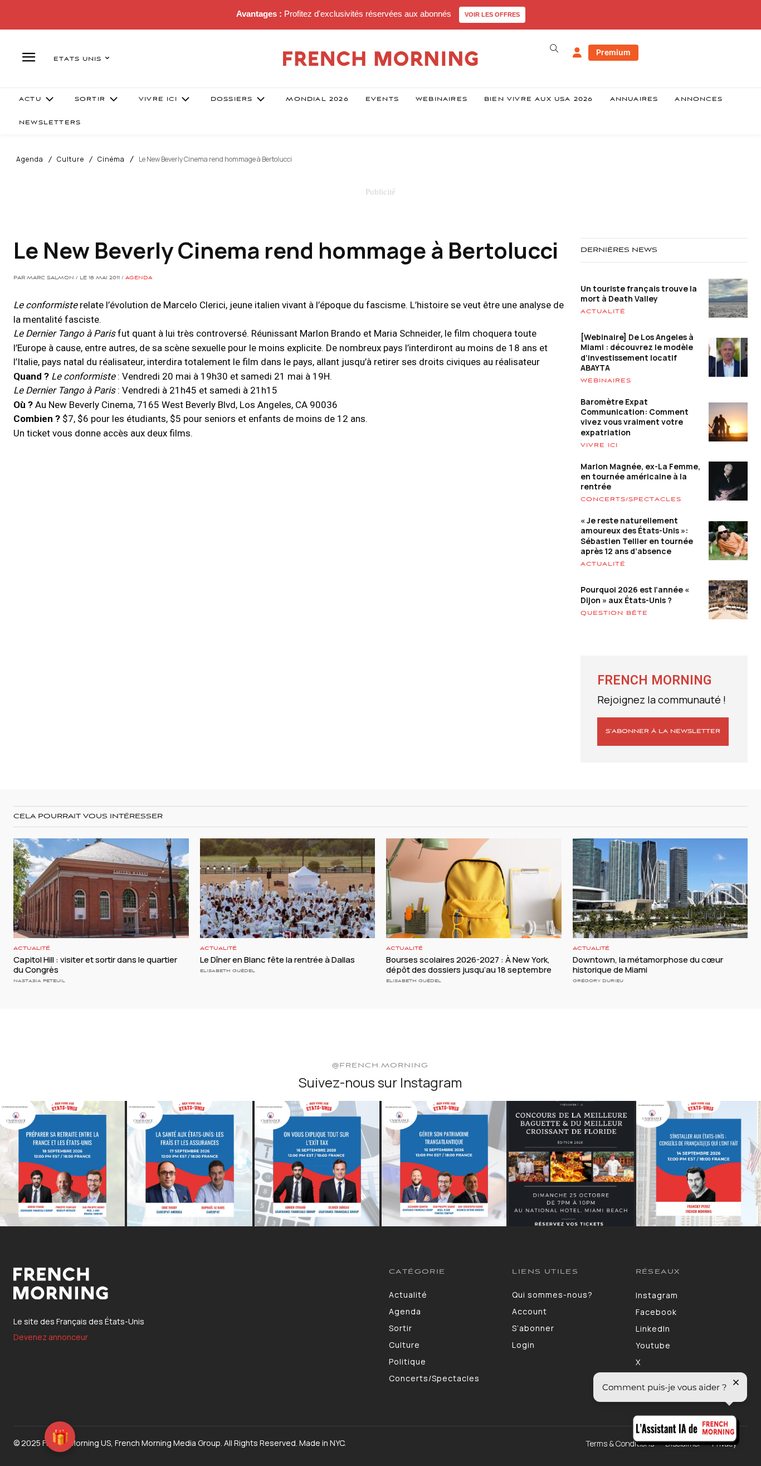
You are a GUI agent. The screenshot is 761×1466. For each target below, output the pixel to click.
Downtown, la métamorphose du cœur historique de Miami (648, 964)
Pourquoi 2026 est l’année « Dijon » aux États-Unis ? (634, 594)
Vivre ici (599, 445)
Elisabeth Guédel (227, 970)
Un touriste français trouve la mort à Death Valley (638, 293)
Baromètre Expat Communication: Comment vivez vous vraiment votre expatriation (634, 417)
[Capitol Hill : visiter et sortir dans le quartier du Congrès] (101, 888)
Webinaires (605, 380)
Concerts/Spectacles (630, 499)
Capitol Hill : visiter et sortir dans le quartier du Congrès (95, 964)
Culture (70, 159)
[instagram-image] (62, 1163)
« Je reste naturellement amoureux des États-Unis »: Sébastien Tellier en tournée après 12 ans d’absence (636, 535)
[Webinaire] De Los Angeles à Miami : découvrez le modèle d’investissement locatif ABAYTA (637, 352)
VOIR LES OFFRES (492, 14)
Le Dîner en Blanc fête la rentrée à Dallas (277, 959)
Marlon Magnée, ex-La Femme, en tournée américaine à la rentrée (640, 476)
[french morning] (380, 58)
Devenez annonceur (50, 1337)
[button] (554, 48)
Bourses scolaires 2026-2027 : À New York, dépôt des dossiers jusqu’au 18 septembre (469, 964)
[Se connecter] (577, 53)
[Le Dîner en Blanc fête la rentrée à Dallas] (287, 888)
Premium (613, 52)
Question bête (614, 613)
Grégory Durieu (598, 980)
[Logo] (192, 1284)
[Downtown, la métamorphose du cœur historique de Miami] (660, 888)
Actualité (603, 311)
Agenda (29, 159)
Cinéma (111, 159)
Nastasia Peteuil (39, 980)
